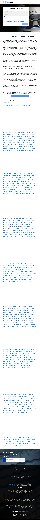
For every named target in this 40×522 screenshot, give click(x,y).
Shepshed (14, 367)
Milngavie (10, 302)
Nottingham (22, 320)
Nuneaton (28, 320)
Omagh (16, 322)
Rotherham (15, 349)
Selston (30, 363)
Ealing (14, 201)
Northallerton (17, 316)
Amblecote (5, 113)
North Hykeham (12, 318)
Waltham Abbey (28, 412)
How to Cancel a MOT (11, 504)
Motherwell (29, 306)
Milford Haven (32, 300)
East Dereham (6, 203)
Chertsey (16, 173)
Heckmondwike (21, 244)
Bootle (4, 144)
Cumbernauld (29, 189)
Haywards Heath (32, 242)
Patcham (5, 326)
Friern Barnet (23, 220)
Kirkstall (34, 273)
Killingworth (11, 269)
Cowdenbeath (11, 187)
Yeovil (4, 445)
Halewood (5, 236)
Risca (8, 347)
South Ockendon (18, 375)
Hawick (18, 242)
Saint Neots (5, 359)
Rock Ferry (22, 347)
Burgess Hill (10, 158)
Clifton (33, 179)
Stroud (18, 390)
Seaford (14, 363)
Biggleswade (23, 134)
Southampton (33, 373)
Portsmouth (33, 334)
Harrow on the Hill (27, 238)
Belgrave (13, 130)
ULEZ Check (16, 500)
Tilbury (33, 400)
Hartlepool (12, 240)
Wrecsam (10, 443)
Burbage (5, 158)
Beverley (14, 132)
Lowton (13, 289)
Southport (25, 375)
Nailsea (11, 308)
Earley (17, 201)
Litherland (5, 283)
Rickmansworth (24, 345)
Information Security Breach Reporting (16, 492)
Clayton (12, 179)
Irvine (8, 263)
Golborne (11, 226)
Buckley (26, 156)
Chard (33, 169)
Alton (28, 111)
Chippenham (5, 177)
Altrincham (32, 111)
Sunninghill (5, 392)
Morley (4, 306)
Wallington (5, 412)
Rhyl (13, 345)
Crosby (34, 187)
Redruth (30, 343)
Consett (29, 183)
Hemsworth (13, 246)
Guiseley (11, 234)
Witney (27, 435)
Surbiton (11, 392)
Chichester (14, 175)
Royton (9, 353)
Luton (17, 289)
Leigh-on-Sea (5, 279)
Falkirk (4, 214)
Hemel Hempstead (6, 246)
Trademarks (20, 491)
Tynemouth (5, 408)
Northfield (29, 316)
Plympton (10, 332)
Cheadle (9, 171)
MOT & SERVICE (9, 16)
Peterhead (9, 330)
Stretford (10, 390)
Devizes (15, 195)
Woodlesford (23, 439)
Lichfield (13, 281)
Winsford (10, 435)
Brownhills (21, 154)
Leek (23, 277)
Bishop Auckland (30, 136)
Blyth (4, 142)
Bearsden (5, 128)
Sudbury (23, 390)
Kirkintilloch (29, 273)
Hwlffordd (28, 259)
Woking (31, 435)
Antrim (24, 113)
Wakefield (15, 410)
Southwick (5, 377)
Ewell (21, 212)
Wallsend (11, 412)
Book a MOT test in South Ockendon (20, 95)
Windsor (30, 433)
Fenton (31, 216)
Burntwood (27, 158)
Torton (9, 404)
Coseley (13, 185)
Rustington (5, 355)
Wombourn (30, 437)
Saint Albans (28, 355)
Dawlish (23, 193)
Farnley (29, 214)
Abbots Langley (6, 105)
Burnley (22, 158)
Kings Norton (6, 271)
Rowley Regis (32, 349)
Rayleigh (5, 343)
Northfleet (5, 318)
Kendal (14, 265)
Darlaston (25, 191)
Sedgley (23, 363)
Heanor (10, 244)
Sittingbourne (6, 371)
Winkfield (5, 435)
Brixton (5, 152)
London (4, 287)
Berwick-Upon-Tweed (7, 132)
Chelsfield (32, 171)
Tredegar (30, 404)
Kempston (10, 265)
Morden (24, 304)
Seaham (18, 363)
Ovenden (13, 324)
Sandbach (28, 359)
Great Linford (20, 230)
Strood (14, 390)
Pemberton (14, 326)
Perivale (29, 328)
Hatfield (5, 242)
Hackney (16, 234)
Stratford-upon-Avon (7, 388)
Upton (25, 408)
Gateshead (31, 222)
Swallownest (19, 394)
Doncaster (11, 197)
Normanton (10, 316)
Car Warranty (25, 499)
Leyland (5, 281)
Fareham (14, 214)
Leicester (27, 277)
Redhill (26, 343)
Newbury (12, 310)
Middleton (13, 300)
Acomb (22, 107)
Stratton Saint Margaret (18, 388)
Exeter (24, 212)
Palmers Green (32, 324)
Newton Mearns (31, 314)
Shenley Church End (7, 367)
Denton (4, 195)
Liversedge (10, 285)
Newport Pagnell (27, 312)
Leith (19, 279)
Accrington (17, 107)
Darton (4, 193)
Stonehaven (9, 386)
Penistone (34, 326)
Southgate (12, 375)
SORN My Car (32, 505)
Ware (32, 414)
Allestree (10, 111)
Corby (4, 185)
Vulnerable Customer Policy (30, 493)
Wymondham (19, 443)
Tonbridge (25, 402)
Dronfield (31, 197)
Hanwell (34, 236)
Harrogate (16, 238)
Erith (13, 212)
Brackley (11, 146)
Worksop (35, 441)
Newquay (34, 312)
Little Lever (24, 283)
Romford (27, 347)
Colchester (27, 181)
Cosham (17, 185)
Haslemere (23, 240)
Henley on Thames (24, 246)
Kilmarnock (17, 269)
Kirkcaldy (23, 273)
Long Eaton (15, 287)
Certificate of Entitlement (20, 501)
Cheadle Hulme (15, 171)
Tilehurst (5, 402)
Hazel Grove (5, 244)
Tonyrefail (30, 402)
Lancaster (29, 275)
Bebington (10, 128)
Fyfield (9, 222)
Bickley (4, 134)
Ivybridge (17, 263)
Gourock (10, 228)
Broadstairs (10, 152)
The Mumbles (12, 398)
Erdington (9, 212)
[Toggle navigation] (35, 2)
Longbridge (9, 287)
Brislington (21, 150)
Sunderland (32, 390)
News (13, 490)
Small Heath (5, 373)
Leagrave (10, 277)
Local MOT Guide (18, 504)
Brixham (31, 150)
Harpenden (10, 238)
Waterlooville (33, 416)
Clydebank (16, 181)
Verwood (10, 410)
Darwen (9, 193)
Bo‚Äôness (9, 142)
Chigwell (19, 175)
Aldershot (22, 109)
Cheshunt (25, 173)
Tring (9, 406)
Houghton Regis (15, 257)
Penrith (5, 328)
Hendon (18, 246)
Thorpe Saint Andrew (20, 400)
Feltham (27, 216)
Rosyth (10, 349)
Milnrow (14, 302)
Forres (12, 220)
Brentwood (10, 148)
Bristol (26, 150)
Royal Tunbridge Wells (17, 351)
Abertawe (28, 105)
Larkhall (5, 277)
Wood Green (11, 439)
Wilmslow (30, 431)
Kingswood (5, 273)
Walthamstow (6, 414)
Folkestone (32, 218)
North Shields (24, 318)
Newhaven (32, 310)
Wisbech (14, 435)
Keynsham (10, 267)
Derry (12, 195)
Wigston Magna (19, 431)
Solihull (22, 373)
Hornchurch (9, 255)
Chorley (16, 177)
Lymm (30, 289)
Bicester (29, 132)
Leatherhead (15, 277)
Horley (4, 255)
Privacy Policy (21, 21)
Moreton (34, 304)
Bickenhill (34, 132)
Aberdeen (17, 105)
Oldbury (5, 322)
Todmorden (19, 402)
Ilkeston (12, 261)
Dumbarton (20, 199)
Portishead (28, 334)
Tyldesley (33, 406)
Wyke (14, 443)
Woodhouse (17, 439)
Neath (20, 308)
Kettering (34, 265)
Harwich (18, 240)
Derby (8, 195)
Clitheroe (11, 181)
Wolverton (24, 437)
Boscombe (16, 144)
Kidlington (28, 267)
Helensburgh (33, 244)
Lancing (34, 275)
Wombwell (5, 439)
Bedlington (25, 128)
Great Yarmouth (6, 232)
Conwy (33, 183)
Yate (30, 443)
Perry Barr (34, 328)
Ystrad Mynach (18, 445)
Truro (22, 406)
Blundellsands (20, 140)
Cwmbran (10, 191)
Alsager (24, 111)
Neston (27, 308)
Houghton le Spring (7, 257)
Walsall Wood (21, 412)
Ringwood (30, 345)
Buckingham (21, 156)
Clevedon (29, 179)
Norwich (17, 320)
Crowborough (6, 189)
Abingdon (12, 107)
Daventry (13, 193)
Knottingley (13, 275)
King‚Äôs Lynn (28, 269)
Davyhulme (18, 193)
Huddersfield (6, 259)
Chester (30, 173)
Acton (25, 107)
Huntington (18, 259)
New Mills (11, 312)
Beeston (5, 130)
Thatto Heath (6, 398)
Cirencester (28, 177)
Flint (23, 218)
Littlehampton (12, 283)
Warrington (11, 416)
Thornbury (31, 398)
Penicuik (29, 326)
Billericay (29, 134)
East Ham (25, 203)
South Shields (31, 375)
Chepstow (11, 173)
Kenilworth (19, 265)
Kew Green (5, 267)
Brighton (16, 150)
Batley (28, 126)
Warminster (5, 416)
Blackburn (25, 138)
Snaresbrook (17, 373)
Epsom (4, 212)
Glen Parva (20, 224)
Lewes (34, 279)
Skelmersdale (17, 371)
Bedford (20, 128)
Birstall (24, 136)
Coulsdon (33, 185)
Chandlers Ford (27, 169)
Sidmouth (30, 369)
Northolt (18, 318)
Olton (13, 322)
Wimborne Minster (12, 433)
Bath (20, 126)
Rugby (13, 353)
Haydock (22, 242)
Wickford (5, 431)
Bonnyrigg (33, 142)
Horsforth (25, 255)
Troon (13, 406)
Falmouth (9, 214)
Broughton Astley (7, 154)
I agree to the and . (15, 21)
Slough (31, 371)
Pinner (23, 330)
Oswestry (5, 324)
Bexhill (18, 132)
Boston (20, 144)
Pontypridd (32, 332)
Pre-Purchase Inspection (31, 499)
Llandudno (21, 285)
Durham (10, 201)
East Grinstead (19, 203)
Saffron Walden (21, 355)
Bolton (28, 142)
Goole (25, 226)
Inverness (29, 261)
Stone (4, 386)
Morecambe (29, 304)
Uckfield (10, 408)
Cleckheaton (17, 179)
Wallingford (29, 410)
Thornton (5, 400)
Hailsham (25, 234)
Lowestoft (9, 289)
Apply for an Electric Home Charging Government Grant (25, 507)
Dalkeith (20, 191)
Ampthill (15, 113)
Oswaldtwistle (31, 322)
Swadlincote (13, 394)
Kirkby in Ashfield (16, 273)
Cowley (16, 187)
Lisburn (31, 281)
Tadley (4, 396)
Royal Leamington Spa (7, 351)
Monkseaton (19, 304)
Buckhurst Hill (15, 156)
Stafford (33, 377)
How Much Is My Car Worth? (12, 507)
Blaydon (5, 140)
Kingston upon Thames (23, 271)
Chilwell (28, 175)
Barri (15, 124)
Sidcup (25, 369)
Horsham (30, 255)
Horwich (34, 255)
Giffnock (5, 224)
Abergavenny (22, 105)
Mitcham (9, 304)
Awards (25, 491)
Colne (32, 181)
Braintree (21, 146)
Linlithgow (22, 281)
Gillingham (10, 224)
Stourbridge (15, 386)
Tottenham (14, 404)
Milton (18, 302)
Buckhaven (9, 156)
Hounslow (22, 257)
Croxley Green (13, 189)
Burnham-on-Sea (17, 158)
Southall (27, 373)
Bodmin (13, 142)
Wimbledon (5, 433)
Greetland (23, 232)
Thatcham (33, 396)
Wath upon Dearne (11, 418)
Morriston (14, 306)
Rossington (5, 349)
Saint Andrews (6, 357)
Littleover (30, 283)
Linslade (27, 281)
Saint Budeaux (19, 357)
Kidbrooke (16, 267)
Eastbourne (28, 201)
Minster (34, 302)
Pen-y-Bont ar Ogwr (18, 328)
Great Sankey (26, 230)
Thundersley (28, 400)
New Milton (16, 312)
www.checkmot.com (13, 483)
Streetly (5, 390)
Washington (26, 416)
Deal (27, 193)
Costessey (22, 185)
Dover (21, 197)
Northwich (5, 320)
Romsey (31, 347)
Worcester (11, 441)
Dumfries (25, 199)
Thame (29, 396)
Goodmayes (20, 226)
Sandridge (16, 361)
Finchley (10, 218)
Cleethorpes (24, 179)
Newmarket (5, 312)
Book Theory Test (22, 500)
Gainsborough (15, 222)
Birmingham (19, 136)
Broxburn (33, 154)
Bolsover (24, 142)
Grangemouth (16, 228)
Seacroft (10, 363)
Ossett (25, 322)
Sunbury (27, 390)
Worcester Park (17, 441)
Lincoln (17, 281)
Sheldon (20, 365)
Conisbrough (17, 183)
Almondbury (18, 111)
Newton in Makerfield (22, 314)
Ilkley (16, 261)
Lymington (25, 289)
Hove (26, 257)
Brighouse (11, 150)
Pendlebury (24, 326)
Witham (23, 435)
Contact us (28, 491)
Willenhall (25, 431)
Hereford (31, 246)
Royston (5, 353)
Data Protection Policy (29, 490)
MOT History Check (30, 506)
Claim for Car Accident (25, 504)
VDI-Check (31, 504)
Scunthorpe (31, 361)
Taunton (9, 396)
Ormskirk (21, 322)
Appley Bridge (29, 113)
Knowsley (19, 275)
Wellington (13, 420)
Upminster (21, 408)
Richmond (18, 345)
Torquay (5, 404)
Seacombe (5, 363)
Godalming (5, 226)
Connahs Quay (24, 183)
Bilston (4, 136)
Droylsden (5, 199)
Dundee (29, 199)
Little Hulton (18, 283)
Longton (20, 287)
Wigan (13, 431)
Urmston (29, 408)
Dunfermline (34, 199)
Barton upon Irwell (30, 124)
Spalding (18, 377)
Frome (28, 220)
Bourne (24, 144)
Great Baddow (6, 230)
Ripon (4, 347)
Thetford (18, 398)
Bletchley (10, 140)
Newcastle (17, 310)
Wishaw (18, 435)
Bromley (22, 152)
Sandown (11, 361)
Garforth (26, 222)
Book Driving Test (10, 500)
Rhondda (9, 345)
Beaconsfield (33, 126)
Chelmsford (27, 171)
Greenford (13, 232)
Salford (14, 359)
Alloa (14, 111)
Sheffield (15, 365)
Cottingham (27, 185)
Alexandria (31, 109)
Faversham (5, 216)
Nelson (23, 308)
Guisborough (6, 234)
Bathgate (24, 126)
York (13, 445)
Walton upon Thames (14, 414)
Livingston (16, 285)
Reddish (17, 343)
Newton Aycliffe (13, 314)
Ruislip (21, 353)
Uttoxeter (34, 408)
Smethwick (11, 373)
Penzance (25, 328)
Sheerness (11, 365)
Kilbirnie (5, 269)
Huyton (23, 259)
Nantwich (16, 308)
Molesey (13, 304)
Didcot (30, 195)
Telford (19, 396)
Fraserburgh (17, 220)
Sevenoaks (5, 365)
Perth (4, 330)
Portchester (9, 334)
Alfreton (5, 111)
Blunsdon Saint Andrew (29, 140)
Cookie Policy (23, 490)
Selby (27, 363)
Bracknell (16, 146)
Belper (22, 130)
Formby (8, 220)
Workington (29, 441)
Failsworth (34, 212)
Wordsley (24, 441)
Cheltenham (5, 173)
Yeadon (34, 443)
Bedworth (31, 128)
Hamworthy (29, 236)
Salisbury (19, 359)
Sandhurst (5, 361)
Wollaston (11, 437)
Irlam (5, 263)
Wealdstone (18, 418)
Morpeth (9, 306)
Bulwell (31, 156)
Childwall (24, 175)
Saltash (23, 359)
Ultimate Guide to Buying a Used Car (16, 499)
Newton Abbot (6, 314)
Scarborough (25, 361)
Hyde (32, 259)
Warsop (16, 416)
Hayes (26, 242)
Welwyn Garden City (24, 420)
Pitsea (27, 330)
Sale (10, 359)
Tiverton (14, 402)
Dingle (33, 195)
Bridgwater (22, 148)
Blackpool (30, 138)
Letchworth (29, 279)
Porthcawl (22, 334)
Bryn (5, 156)
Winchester (19, 433)
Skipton (23, 371)
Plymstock (15, 332)
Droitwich (25, 197)
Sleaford (27, 371)
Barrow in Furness (21, 124)
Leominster (23, 279)
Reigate (34, 343)
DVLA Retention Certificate (29, 501)
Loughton (33, 287)
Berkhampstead (27, 130)
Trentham (5, 406)
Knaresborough (6, 275)
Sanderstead (33, 359)
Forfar (4, 220)
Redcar (13, 343)
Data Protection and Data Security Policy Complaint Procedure (16, 493)
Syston (33, 394)
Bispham (20, 138)
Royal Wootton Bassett (28, 351)
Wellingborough (6, 420)
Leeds (20, 277)
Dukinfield (14, 199)
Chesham (20, 173)
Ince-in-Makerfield (22, 261)
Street (31, 388)
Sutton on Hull (6, 394)
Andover (20, 113)
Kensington (25, 265)
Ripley (35, 345)
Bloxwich (15, 140)
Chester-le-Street (7, 175)
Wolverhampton (18, 437)
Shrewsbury (20, 369)
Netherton (32, 308)
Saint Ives (31, 357)
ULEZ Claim (15, 506)
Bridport (33, 148)
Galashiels (21, 222)
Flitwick (27, 218)
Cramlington (21, 187)
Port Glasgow (16, 334)
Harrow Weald (6, 240)
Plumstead (31, 330)
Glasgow (15, 224)
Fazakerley (11, 216)
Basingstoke (14, 126)
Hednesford (27, 244)
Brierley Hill (5, 150)
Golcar (15, 226)
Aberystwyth (6, 107)
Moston (24, 306)
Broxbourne (27, 154)
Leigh (31, 277)
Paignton (22, 324)
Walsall (15, 412)
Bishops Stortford (14, 138)
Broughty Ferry (15, 154)
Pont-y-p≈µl (26, 332)
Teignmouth (14, 396)
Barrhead (11, 124)
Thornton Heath (12, 400)
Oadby (32, 320)
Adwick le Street (6, 109)
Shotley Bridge (14, 369)
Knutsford (24, 275)
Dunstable (5, 201)
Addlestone (30, 107)
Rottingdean (26, 349)
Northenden (23, 316)
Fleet (14, 218)
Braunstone (30, 146)
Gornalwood (29, 226)
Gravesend (27, 228)
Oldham (9, 322)
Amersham (11, 113)
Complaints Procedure (27, 492)
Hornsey (20, 255)
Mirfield (5, 304)
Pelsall (9, 326)
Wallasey (24, 410)
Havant (9, 242)
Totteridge (20, 404)
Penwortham (10, 328)
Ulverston (16, 408)
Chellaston (21, 171)
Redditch (22, 343)
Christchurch (22, 177)
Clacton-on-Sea (6, 179)
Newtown (5, 316)
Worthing (5, 443)
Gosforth (5, 228)
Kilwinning (22, 269)
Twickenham (27, 406)
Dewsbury (20, 195)
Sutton (15, 392)
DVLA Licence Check (10, 505)
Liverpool (5, 285)
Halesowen (30, 234)
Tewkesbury (24, 396)
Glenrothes (26, 224)
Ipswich (33, 261)
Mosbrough (19, 306)
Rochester (17, 347)
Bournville (5, 146)
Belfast (9, 130)
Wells (18, 420)
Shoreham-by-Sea (6, 369)
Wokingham (5, 437)
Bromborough (17, 152)
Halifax (10, 236)
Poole (4, 334)
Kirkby (10, 273)
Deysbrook (25, 195)
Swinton (29, 394)
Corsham (9, 185)
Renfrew (5, 345)
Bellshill (18, 130)
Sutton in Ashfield (29, 392)
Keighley (5, 265)
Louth (4, 289)
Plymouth (5, 332)
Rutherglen (11, 355)
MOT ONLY (8, 18)
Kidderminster (22, 267)
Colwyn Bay (5, 183)
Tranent (25, 404)
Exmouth (29, 212)
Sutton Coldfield (21, 392)
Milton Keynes (24, 302)
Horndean (15, 255)
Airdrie (17, 109)
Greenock (18, 232)
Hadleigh (20, 234)
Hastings (33, 240)
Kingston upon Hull (14, 271)
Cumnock (5, 191)
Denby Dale (31, 193)
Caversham (5, 169)
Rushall (29, 353)
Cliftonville (5, 181)
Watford (5, 418)
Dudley (10, 199)
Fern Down (5, 218)
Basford (5, 126)
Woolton (34, 439)
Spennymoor (23, 377)
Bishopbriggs (6, 138)
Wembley (31, 420)
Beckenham (15, 128)
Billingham (34, 134)
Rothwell (21, 349)
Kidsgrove (33, 267)
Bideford (14, 134)
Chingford (33, 175)
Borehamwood (10, 144)
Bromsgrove (27, 152)
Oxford (17, 324)
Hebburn (15, 244)
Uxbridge (5, 410)
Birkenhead (14, 136)
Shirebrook (23, 367)
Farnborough (19, 214)
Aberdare (12, 105)
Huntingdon (12, 259)
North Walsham (31, 318)
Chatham (5, 171)
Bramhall (25, 146)
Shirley (27, 367)
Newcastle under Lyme (24, 310)
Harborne (5, 238)
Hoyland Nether (32, 257)
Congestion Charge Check (29, 500)
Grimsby (28, 232)
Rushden (33, 353)
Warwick (21, 416)
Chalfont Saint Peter (19, 169)
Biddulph (9, 134)
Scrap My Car (10, 506)
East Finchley (12, 203)
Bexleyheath (23, 132)
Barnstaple (5, 124)
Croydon (19, 189)
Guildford (33, 232)
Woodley (29, 439)
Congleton (11, 183)
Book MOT (16, 505)
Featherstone (17, 216)
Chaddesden (11, 169)
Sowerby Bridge (12, 377)
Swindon (25, 394)
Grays (31, 228)
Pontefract (21, 332)
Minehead (29, 302)
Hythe (4, 261)
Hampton (24, 236)
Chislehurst (11, 177)
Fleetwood (18, 218)
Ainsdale (13, 109)
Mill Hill (5, 302)
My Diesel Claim (26, 505)
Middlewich (18, 300)
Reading (9, 343)
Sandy (20, 361)
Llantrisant (31, 285)
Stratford (27, 386)
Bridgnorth (16, 148)
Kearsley (31, 263)
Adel (35, 107)
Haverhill (14, 242)
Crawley (27, 187)
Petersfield (18, 330)
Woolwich (5, 441)
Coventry (5, 187)
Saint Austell (13, 357)
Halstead (14, 236)
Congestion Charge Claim (22, 506)
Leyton (9, 281)
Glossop (31, 224)
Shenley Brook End (26, 365)
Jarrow (21, 263)
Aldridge (26, 109)
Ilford (8, 261)
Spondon (28, 377)
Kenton (29, 265)
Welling (29, 418)
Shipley (18, 367)
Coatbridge (22, 181)
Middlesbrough (6, 300)
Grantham (22, 228)
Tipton (9, 402)
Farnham (25, 214)
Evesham (17, 212)
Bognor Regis (18, 142)
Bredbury (5, 148)
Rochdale (12, 347)
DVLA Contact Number (12, 501)
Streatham (27, 388)
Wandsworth (22, 414)
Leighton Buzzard (13, 279)
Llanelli (26, 285)
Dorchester (16, 197)
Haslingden (28, 240)
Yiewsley (8, 445)
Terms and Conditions (14, 21)
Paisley (26, 324)
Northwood (11, 320)
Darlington (30, 191)
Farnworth (34, 214)
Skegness (12, 371)
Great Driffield (13, 230)
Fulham (32, 220)
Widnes (9, 431)
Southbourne (6, 375)
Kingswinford (32, 271)
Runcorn (25, 353)
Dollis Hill (5, 197)
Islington (12, 263)
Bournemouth (30, 144)
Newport (21, 312)
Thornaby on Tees (24, 398)
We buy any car (7, 499)
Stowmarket (21, 386)
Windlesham (25, 433)
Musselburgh (6, 308)
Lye (21, 289)
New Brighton (6, 310)
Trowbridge (18, 406)
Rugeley (17, 353)
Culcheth (24, 189)
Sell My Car (20, 505)
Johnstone (26, 263)
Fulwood (5, 222)
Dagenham (15, 191)
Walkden (19, 410)
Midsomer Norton (25, 300)
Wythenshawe (25, 443)
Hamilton (19, 236)
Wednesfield (24, 418)
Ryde (16, 355)
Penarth (19, 326)
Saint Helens (26, 357)
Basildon (9, 126)
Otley (9, 324)
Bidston (18, 134)
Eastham (30, 203)
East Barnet (22, 201)
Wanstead (28, 414)
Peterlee (13, 330)
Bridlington (28, 148)
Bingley (9, 136)
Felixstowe (23, 216)
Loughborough (26, 287)
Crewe (31, 187)
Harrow (20, 238)
